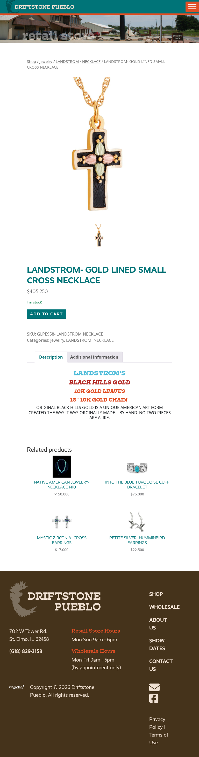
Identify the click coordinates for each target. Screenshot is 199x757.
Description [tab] (51, 357)
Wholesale (164, 607)
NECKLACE (91, 61)
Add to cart (46, 313)
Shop (31, 61)
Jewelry (45, 61)
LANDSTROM (67, 61)
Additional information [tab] (94, 357)
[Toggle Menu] (192, 6)
